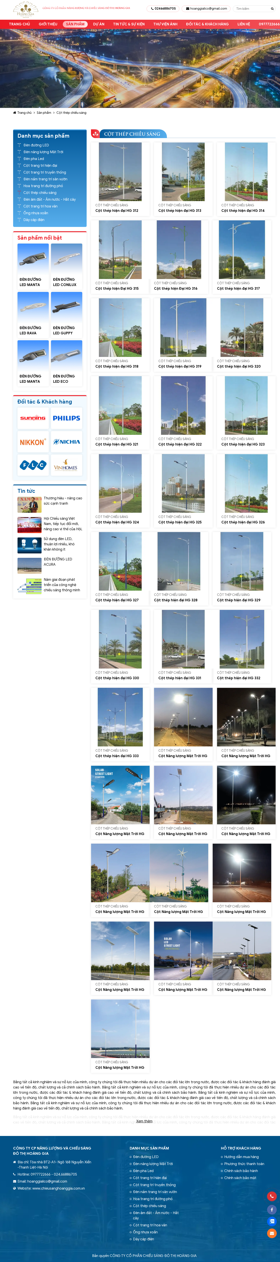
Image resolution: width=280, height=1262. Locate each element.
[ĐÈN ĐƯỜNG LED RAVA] (33, 307)
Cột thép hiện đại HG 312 (116, 211)
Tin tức (26, 491)
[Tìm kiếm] (272, 8)
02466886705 (165, 9)
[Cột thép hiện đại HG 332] (242, 639)
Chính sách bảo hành (241, 1171)
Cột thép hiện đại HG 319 (179, 366)
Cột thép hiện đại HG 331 (179, 678)
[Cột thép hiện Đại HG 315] (120, 249)
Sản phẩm (75, 24)
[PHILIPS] (66, 418)
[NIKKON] (33, 441)
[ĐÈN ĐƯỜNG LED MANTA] (33, 259)
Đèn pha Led (33, 159)
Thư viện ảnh (165, 24)
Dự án (98, 24)
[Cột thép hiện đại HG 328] (179, 561)
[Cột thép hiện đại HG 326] (246, 483)
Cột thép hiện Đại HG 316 (176, 288)
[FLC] (33, 465)
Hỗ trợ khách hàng (241, 1148)
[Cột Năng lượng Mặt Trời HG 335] (246, 717)
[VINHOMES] (66, 465)
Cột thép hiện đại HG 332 (238, 678)
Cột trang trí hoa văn (40, 206)
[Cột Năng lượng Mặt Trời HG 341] (242, 873)
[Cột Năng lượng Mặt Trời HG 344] (242, 950)
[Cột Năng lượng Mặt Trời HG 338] (246, 795)
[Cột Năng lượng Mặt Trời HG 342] (120, 950)
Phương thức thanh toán (244, 1164)
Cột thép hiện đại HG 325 (180, 522)
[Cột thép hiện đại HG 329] (242, 561)
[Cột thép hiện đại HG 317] (242, 249)
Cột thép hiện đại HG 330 (117, 678)
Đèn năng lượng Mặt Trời (43, 152)
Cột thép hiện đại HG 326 (243, 522)
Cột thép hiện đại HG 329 (239, 600)
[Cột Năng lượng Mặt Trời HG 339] (120, 873)
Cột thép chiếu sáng (71, 113)
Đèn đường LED (36, 145)
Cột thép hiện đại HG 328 (176, 600)
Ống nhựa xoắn (35, 213)
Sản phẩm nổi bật (40, 238)
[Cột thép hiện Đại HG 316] (179, 249)
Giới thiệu (48, 24)
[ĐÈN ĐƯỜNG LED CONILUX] (66, 259)
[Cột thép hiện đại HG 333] (120, 717)
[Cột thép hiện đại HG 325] (183, 483)
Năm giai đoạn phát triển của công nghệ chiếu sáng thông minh (62, 584)
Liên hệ (244, 24)
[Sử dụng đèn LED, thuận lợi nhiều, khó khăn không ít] (30, 545)
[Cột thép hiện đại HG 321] (120, 405)
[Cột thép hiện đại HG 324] (120, 483)
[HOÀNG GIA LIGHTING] (33, 418)
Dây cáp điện (33, 220)
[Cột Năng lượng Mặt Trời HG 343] (183, 950)
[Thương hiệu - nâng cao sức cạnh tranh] (30, 505)
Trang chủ (19, 24)
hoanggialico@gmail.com (208, 9)
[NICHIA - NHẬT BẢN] (66, 441)
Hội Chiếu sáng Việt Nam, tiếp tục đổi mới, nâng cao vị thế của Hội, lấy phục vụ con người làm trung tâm (63, 529)
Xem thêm (144, 1121)
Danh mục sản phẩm (149, 1148)
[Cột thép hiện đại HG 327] (120, 561)
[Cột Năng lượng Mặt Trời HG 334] (183, 717)
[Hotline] (272, 1196)
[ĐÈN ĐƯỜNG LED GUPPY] (66, 307)
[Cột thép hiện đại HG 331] (183, 639)
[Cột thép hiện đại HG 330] (120, 639)
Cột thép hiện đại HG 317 (238, 288)
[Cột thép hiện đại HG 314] (246, 171)
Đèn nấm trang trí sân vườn (45, 179)
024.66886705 (65, 1174)
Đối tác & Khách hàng (207, 24)
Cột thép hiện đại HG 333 (117, 756)
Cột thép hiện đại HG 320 (239, 366)
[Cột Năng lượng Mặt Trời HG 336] (120, 795)
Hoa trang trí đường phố (43, 186)
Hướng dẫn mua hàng (241, 1157)
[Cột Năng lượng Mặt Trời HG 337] (183, 795)
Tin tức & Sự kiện (129, 24)
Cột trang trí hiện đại (40, 165)
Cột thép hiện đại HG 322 (180, 444)
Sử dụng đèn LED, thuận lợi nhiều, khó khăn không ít (59, 544)
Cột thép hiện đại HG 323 (243, 444)
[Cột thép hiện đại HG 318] (120, 327)
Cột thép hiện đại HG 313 (179, 211)
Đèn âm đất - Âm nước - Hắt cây (49, 199)
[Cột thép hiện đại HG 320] (242, 327)
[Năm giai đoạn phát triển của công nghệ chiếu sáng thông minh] (30, 586)
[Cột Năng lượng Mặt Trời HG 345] (120, 1028)
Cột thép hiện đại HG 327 (117, 600)
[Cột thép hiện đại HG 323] (246, 405)
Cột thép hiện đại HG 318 (116, 366)
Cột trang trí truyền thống (44, 172)
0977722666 (41, 1174)
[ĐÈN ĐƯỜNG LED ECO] (66, 356)
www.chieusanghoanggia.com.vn (58, 1188)
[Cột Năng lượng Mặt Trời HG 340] (179, 873)
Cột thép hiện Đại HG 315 (117, 288)
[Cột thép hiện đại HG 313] (183, 171)
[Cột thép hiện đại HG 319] (183, 327)
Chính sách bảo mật (240, 1178)
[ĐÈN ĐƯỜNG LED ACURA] (30, 566)
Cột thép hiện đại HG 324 (117, 522)
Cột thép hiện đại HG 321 (116, 444)
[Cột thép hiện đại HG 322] (183, 405)
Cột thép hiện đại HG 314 (243, 211)
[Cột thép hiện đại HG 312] (120, 171)
